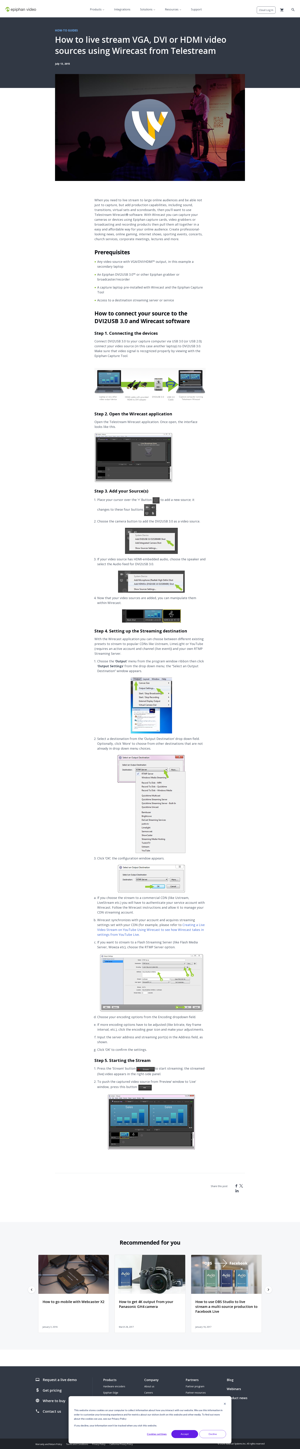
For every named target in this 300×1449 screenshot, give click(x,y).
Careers (148, 1392)
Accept (185, 1433)
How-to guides (66, 30)
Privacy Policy (98, 1444)
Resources (171, 9)
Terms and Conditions (77, 1444)
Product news (237, 1398)
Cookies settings (157, 1433)
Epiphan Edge (110, 1392)
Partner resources (196, 1392)
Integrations (122, 9)
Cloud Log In (266, 10)
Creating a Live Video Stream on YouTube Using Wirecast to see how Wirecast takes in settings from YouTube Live (151, 930)
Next (268, 1289)
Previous (31, 1289)
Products (96, 9)
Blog (230, 1380)
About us (149, 1386)
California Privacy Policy (121, 1444)
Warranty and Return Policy (48, 1444)
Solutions (146, 9)
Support (196, 9)
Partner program (195, 1386)
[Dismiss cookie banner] (225, 1404)
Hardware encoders (114, 1386)
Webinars (234, 1389)
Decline (213, 1433)
